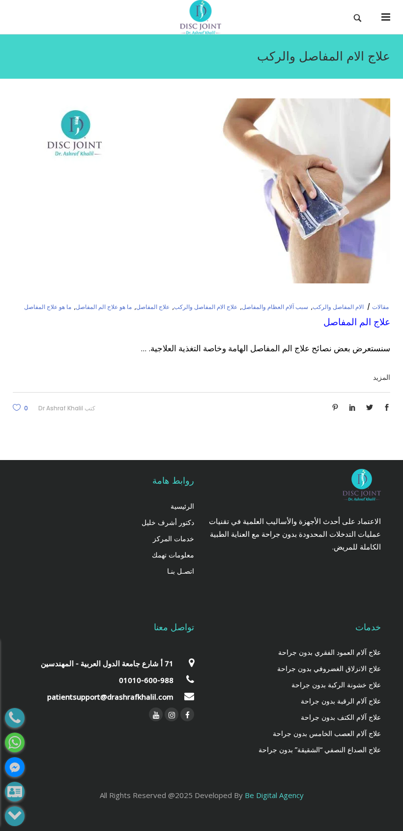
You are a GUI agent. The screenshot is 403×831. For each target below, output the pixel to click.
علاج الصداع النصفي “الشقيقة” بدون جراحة (320, 749)
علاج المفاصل (153, 307)
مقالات (380, 307)
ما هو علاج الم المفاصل (104, 307)
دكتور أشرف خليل (168, 522)
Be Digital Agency (274, 795)
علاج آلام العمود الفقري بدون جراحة (329, 652)
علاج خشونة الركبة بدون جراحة (336, 684)
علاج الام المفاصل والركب (205, 307)
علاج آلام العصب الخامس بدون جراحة (327, 733)
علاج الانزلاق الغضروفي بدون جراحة (329, 668)
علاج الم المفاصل (356, 322)
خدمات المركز (173, 538)
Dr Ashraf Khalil (60, 408)
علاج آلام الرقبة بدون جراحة (341, 701)
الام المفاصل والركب (338, 307)
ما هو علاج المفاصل (47, 307)
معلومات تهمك (173, 554)
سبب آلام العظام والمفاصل (275, 307)
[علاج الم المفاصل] (213, 190)
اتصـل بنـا (180, 571)
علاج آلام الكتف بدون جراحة (341, 717)
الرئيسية (182, 506)
